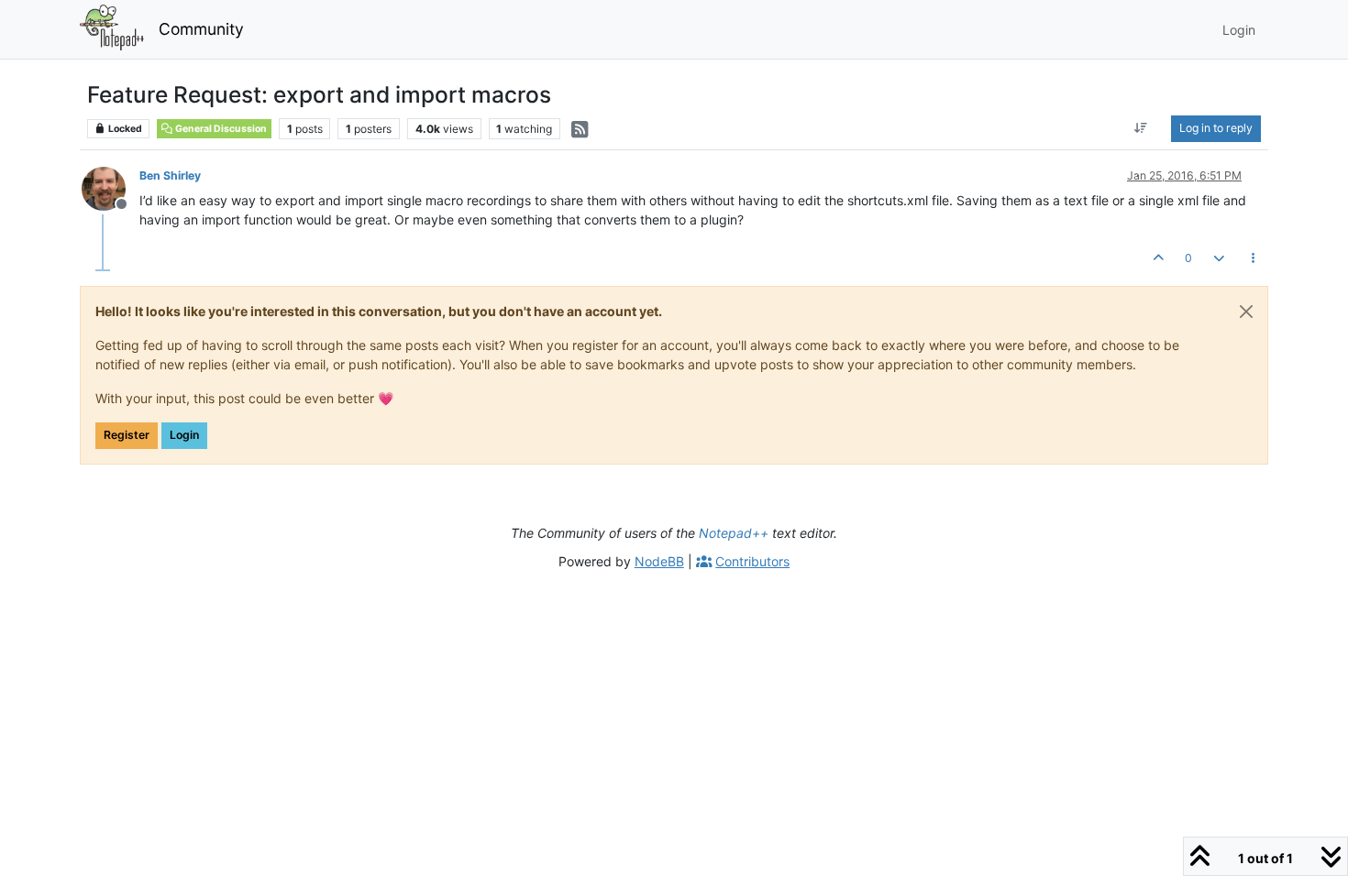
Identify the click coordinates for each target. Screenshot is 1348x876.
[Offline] (110, 187)
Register (126, 435)
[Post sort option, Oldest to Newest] (1141, 128)
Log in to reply (1216, 128)
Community (201, 28)
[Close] (1246, 311)
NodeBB (659, 561)
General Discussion (220, 129)
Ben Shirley (170, 175)
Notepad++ (733, 533)
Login (184, 435)
